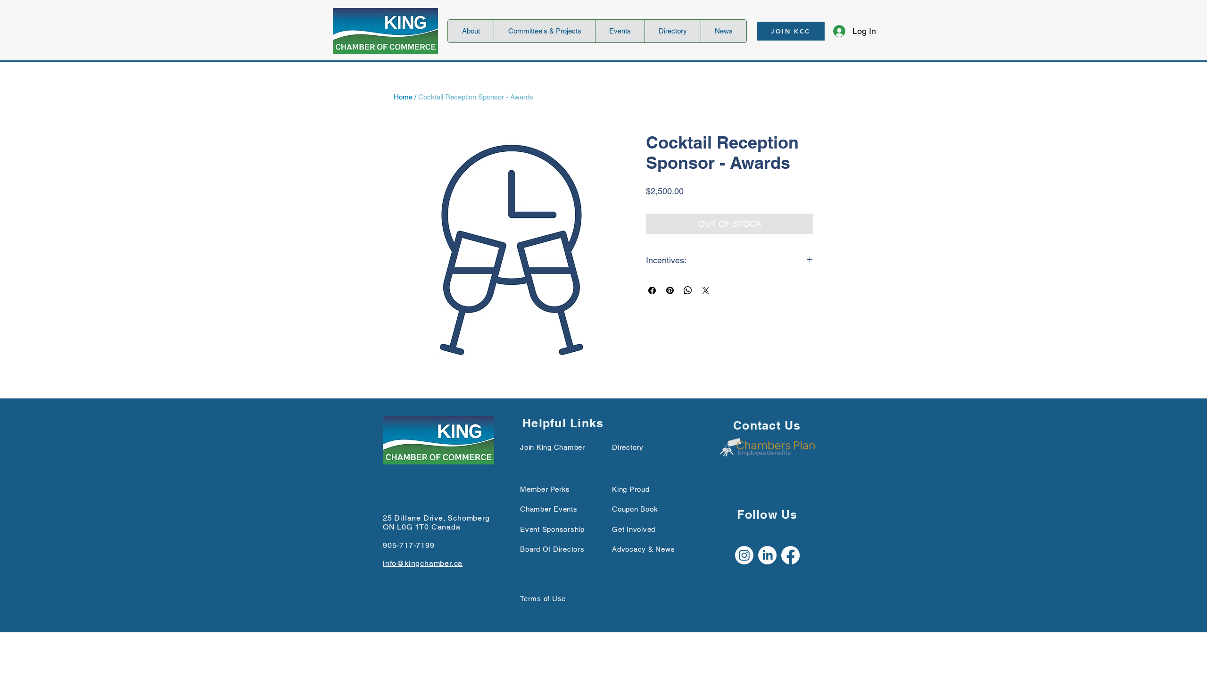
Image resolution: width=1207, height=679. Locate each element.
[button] (471, 31)
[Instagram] (744, 555)
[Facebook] (790, 555)
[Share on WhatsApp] (688, 290)
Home (403, 97)
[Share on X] (705, 290)
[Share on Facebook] (652, 290)
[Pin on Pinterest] (670, 290)
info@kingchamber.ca (423, 563)
